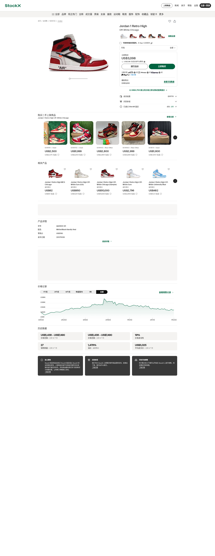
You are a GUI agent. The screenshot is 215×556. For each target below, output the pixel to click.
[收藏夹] (169, 21)
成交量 (88, 14)
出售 (196, 5)
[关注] (64, 169)
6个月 (68, 292)
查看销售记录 (165, 292)
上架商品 (166, 5)
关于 (183, 6)
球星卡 (153, 14)
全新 (81, 14)
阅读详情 (105, 241)
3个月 (56, 292)
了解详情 (133, 75)
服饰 (131, 14)
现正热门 (72, 14)
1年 (90, 292)
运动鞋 (117, 14)
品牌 (64, 14)
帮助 (190, 5)
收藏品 (145, 14)
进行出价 (135, 66)
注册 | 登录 (205, 5)
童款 (109, 14)
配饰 (137, 14)
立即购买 (162, 66)
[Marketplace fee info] (144, 62)
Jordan (60, 21)
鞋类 (124, 14)
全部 (57, 14)
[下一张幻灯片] (175, 138)
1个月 (45, 292)
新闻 (177, 5)
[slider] (69, 78)
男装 (96, 14)
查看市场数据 (169, 82)
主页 (39, 21)
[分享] (174, 21)
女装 (103, 14)
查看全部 (171, 36)
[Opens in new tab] (134, 72)
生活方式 (52, 21)
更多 (161, 14)
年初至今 (79, 292)
